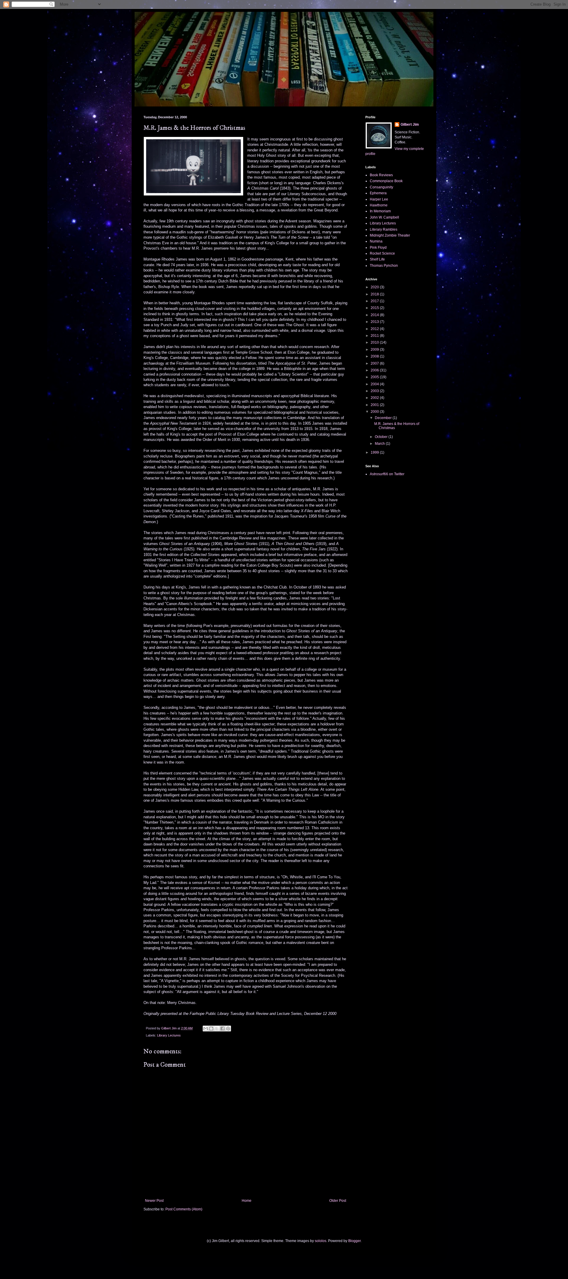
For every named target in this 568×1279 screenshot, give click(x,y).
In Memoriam (380, 211)
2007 (375, 363)
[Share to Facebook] (222, 1028)
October (381, 437)
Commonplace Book (386, 181)
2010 (375, 342)
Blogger (354, 1241)
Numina (376, 241)
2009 (375, 349)
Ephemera (378, 193)
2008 (375, 356)
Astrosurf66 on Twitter (387, 474)
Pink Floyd (378, 247)
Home (246, 1201)
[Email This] (206, 1028)
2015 (375, 308)
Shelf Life (377, 259)
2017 (375, 301)
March (380, 444)
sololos (320, 1241)
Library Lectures (169, 1035)
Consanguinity (381, 187)
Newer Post (154, 1201)
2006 (375, 370)
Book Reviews (381, 175)
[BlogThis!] (211, 1028)
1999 (375, 452)
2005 (375, 377)
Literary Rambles (383, 229)
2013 (375, 322)
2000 (375, 412)
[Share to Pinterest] (228, 1028)
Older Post (337, 1201)
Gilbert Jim (410, 124)
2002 (375, 398)
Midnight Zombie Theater (390, 235)
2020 (375, 287)
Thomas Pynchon (384, 265)
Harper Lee (379, 199)
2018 (375, 294)
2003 (375, 391)
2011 (375, 336)
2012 (375, 329)
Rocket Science (382, 253)
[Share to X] (217, 1028)
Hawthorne (379, 205)
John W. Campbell (384, 217)
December (384, 418)
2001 (375, 405)
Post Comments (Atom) (183, 1209)
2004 (375, 384)
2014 (375, 315)
